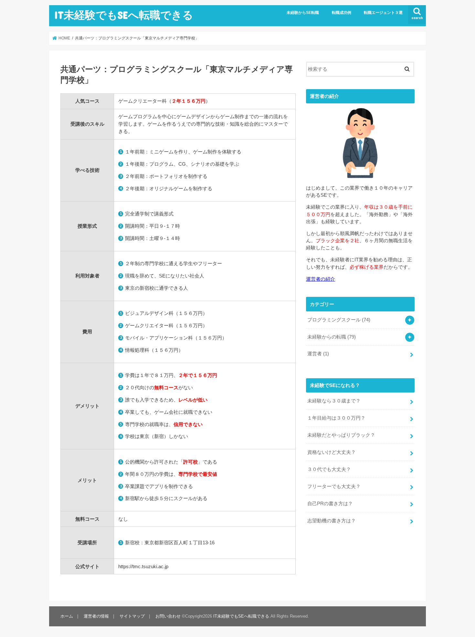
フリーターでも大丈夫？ (334, 486)
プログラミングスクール (338, 319)
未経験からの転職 (331, 336)
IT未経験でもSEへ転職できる (123, 14)
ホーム (66, 616)
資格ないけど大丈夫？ (331, 452)
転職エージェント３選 (383, 12)
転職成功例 (341, 12)
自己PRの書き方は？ (330, 503)
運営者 (318, 353)
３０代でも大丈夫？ (329, 469)
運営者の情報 (96, 616)
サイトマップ (132, 616)
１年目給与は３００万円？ (336, 418)
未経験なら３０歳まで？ (334, 400)
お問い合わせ (168, 616)
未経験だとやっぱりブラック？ (341, 435)
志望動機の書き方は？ (331, 520)
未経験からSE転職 (303, 12)
